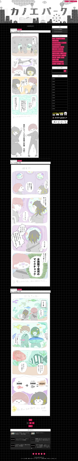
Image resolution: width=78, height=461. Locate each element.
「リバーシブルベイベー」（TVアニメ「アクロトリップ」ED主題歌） (22, 439)
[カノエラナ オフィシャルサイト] (33, 454)
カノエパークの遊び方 (58, 29)
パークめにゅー (74, 1)
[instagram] (44, 454)
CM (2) (57, 59)
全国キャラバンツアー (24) (56, 55)
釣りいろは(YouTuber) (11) (56, 44)
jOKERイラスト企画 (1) (55, 53)
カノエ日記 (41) (63, 42)
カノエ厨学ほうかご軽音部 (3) (60, 38)
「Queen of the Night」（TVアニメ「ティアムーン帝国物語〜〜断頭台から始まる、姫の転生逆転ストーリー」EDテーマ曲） (40, 446)
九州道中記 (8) (63, 55)
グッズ (63, 63)
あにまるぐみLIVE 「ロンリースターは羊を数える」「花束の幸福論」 (22, 433)
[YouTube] (42, 454)
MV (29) (53, 38)
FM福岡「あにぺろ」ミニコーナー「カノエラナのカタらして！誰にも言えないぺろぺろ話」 (42, 440)
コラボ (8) (62, 57)
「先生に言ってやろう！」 (40, 432)
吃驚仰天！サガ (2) (63, 53)
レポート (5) (54, 57)
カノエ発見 (54, 63)
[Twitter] (39, 454)
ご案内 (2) (58, 57)
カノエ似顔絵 (59, 63)
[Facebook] (36, 454)
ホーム (67, 1)
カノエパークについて (58, 31)
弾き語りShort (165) (55, 40)
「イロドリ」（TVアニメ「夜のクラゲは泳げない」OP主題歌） (22, 445)
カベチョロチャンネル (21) (56, 42)
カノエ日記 (20, 29)
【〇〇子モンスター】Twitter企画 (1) (57, 61)
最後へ (30, 426)
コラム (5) (53, 59)
